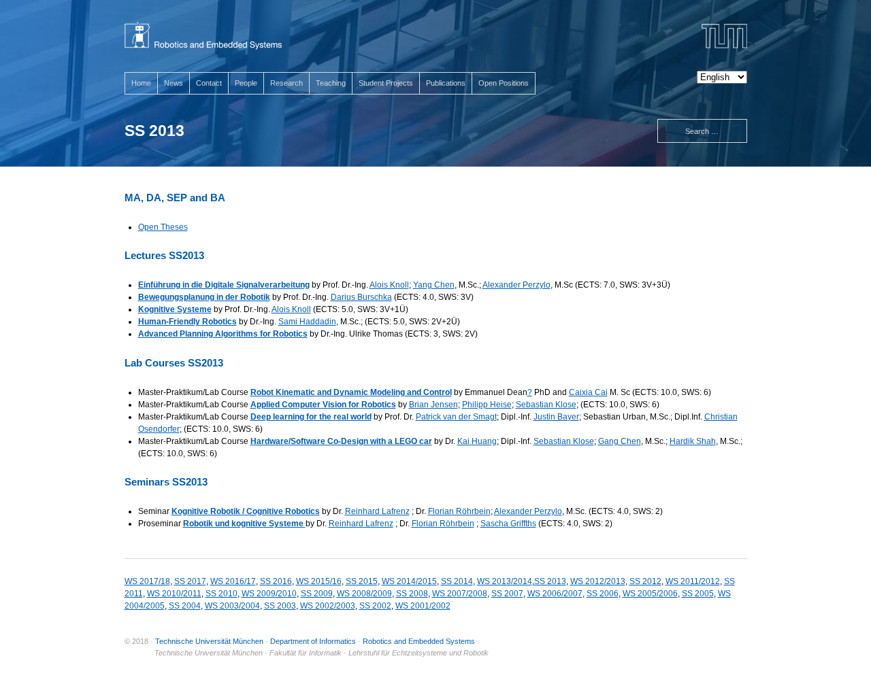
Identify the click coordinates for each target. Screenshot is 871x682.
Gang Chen (619, 441)
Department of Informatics (313, 641)
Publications (445, 83)
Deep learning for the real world (311, 417)
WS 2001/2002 (422, 606)
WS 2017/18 (147, 581)
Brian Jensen (433, 404)
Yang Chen (434, 285)
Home (141, 83)
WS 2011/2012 (692, 581)
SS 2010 (221, 593)
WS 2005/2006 (650, 593)
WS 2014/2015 (409, 581)
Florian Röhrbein (459, 511)
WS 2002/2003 (327, 606)
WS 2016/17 (233, 581)
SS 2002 (375, 606)
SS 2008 (412, 593)
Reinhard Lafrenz (377, 511)
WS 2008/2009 (364, 593)
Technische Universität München (209, 641)
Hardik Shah (693, 441)
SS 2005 (698, 593)
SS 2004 (185, 606)
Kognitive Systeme (175, 309)
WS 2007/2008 (459, 593)
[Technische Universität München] (724, 36)
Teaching (331, 83)
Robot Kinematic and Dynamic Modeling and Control (351, 392)
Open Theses (163, 227)
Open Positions (503, 83)
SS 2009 (317, 593)
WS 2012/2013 (597, 581)
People (246, 83)
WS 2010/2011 (174, 593)
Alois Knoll (389, 285)
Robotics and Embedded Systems (419, 641)
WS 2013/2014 (504, 581)
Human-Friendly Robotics (187, 321)
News (173, 83)
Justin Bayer (556, 417)
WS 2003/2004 (232, 606)
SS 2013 (550, 581)
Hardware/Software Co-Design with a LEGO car (341, 441)
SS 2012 (645, 581)
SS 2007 (507, 593)
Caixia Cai (588, 392)
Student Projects (386, 83)
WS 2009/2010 (269, 593)
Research (286, 83)
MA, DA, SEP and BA (175, 197)
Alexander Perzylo (516, 285)
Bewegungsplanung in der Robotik (204, 297)
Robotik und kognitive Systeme (244, 523)
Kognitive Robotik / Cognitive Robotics (245, 511)
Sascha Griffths (508, 523)
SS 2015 (362, 581)
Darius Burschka (361, 297)
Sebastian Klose (546, 404)
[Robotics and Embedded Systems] (203, 36)
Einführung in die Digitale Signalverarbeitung (224, 285)
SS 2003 (280, 606)
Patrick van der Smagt (456, 417)
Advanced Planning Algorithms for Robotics (223, 334)
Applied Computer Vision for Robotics (323, 404)
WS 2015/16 (319, 581)
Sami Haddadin (307, 321)
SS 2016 (276, 581)
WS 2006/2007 (554, 593)
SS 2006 (603, 593)
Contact (209, 83)
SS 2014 (457, 581)
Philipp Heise (487, 404)
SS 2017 (190, 581)
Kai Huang (477, 441)
